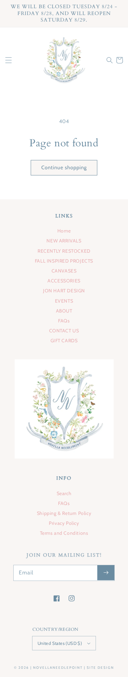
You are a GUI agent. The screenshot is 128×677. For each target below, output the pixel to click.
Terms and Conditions (64, 533)
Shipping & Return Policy (64, 513)
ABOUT (64, 311)
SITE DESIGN (100, 667)
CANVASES (64, 271)
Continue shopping (64, 167)
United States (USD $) (60, 643)
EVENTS (64, 301)
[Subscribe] (105, 572)
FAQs (64, 321)
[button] (8, 60)
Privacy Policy (64, 523)
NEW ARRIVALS (63, 241)
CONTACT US (64, 331)
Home (64, 231)
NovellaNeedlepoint (58, 667)
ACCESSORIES (64, 281)
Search (64, 493)
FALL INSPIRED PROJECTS (64, 261)
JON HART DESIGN (64, 291)
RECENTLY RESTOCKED (64, 251)
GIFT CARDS (64, 340)
